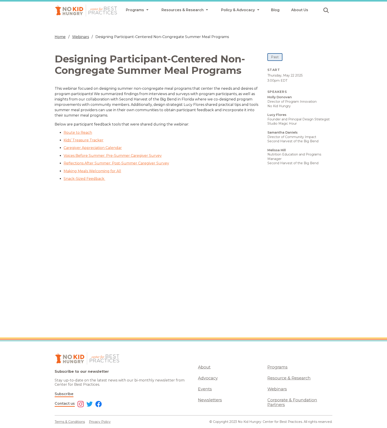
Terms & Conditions (70, 422)
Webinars (80, 37)
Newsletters (210, 399)
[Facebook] (98, 404)
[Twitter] (89, 404)
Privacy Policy (100, 422)
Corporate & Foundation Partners (292, 402)
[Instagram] (80, 404)
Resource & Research (289, 378)
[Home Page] (86, 10)
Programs (277, 367)
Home (60, 37)
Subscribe (64, 394)
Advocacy (208, 378)
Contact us (65, 403)
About (204, 367)
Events (205, 389)
